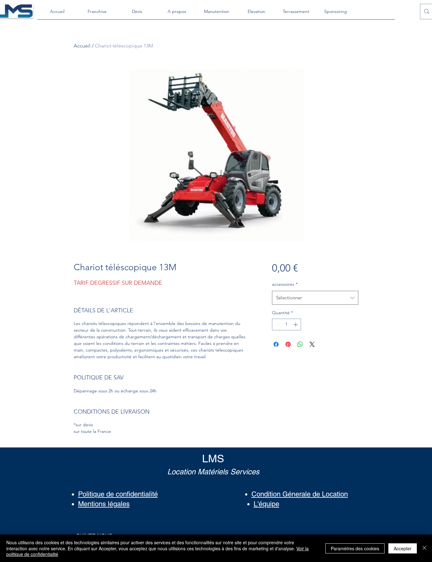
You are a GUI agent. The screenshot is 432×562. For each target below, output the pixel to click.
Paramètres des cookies (355, 548)
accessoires (285, 284)
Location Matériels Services (213, 471)
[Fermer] (424, 548)
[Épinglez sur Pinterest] (288, 344)
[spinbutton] (286, 324)
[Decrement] (277, 324)
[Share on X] (312, 344)
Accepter (402, 548)
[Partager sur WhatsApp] (300, 344)
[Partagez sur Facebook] (276, 344)
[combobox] (315, 298)
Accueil (82, 46)
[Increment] (296, 324)
